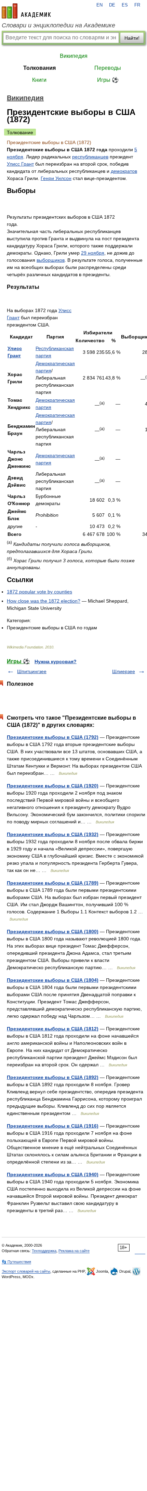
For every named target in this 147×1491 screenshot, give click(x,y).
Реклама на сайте (74, 1251)
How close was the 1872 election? (43, 601)
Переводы (107, 68)
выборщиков (51, 260)
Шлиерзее (123, 671)
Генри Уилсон (56, 178)
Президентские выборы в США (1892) (52, 1077)
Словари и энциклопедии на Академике (58, 25)
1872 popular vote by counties (39, 591)
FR (137, 5)
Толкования (39, 68)
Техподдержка (44, 1251)
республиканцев (90, 156)
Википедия (74, 56)
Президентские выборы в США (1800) (52, 931)
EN (99, 5)
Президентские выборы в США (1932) (52, 834)
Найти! (131, 38)
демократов (124, 171)
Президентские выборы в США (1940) (52, 1174)
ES (125, 5)
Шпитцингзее (31, 671)
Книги (39, 80)
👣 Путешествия (16, 1262)
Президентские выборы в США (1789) (52, 883)
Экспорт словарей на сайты (26, 1271)
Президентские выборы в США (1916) (52, 1126)
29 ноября (92, 253)
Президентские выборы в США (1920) (52, 785)
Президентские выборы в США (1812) (52, 1028)
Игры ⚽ (108, 80)
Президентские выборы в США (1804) (52, 980)
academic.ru (26, 10)
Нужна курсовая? (56, 661)
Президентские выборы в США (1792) (52, 737)
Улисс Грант (20, 164)
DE (112, 5)
